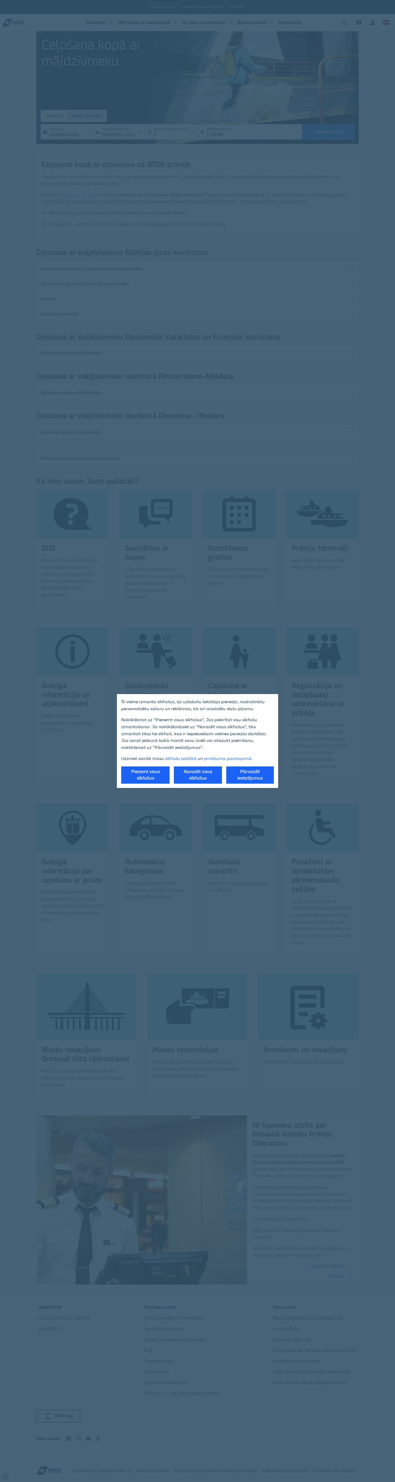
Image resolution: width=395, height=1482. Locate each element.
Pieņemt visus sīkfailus (145, 775)
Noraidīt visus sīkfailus (198, 775)
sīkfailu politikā (181, 758)
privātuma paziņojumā (228, 758)
